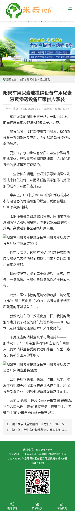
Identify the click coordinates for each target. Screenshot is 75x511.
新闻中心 (32, 79)
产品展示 (37, 508)
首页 (21, 79)
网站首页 (62, 508)
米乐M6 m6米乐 (39, 195)
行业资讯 (45, 79)
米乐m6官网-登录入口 (28, 10)
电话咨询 (12, 508)
